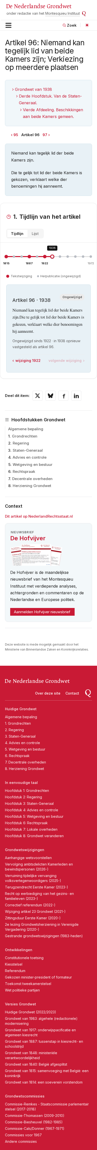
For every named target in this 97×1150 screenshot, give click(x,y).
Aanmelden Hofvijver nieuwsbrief (42, 611)
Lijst (35, 233)
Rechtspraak (24, 471)
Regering (21, 443)
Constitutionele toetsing (24, 958)
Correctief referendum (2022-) (30, 905)
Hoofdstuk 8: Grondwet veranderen (34, 836)
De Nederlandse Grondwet (38, 6)
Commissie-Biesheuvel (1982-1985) (34, 1122)
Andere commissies (21, 1141)
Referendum (15, 971)
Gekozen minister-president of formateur (38, 977)
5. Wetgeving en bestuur (25, 749)
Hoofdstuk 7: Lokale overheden (31, 829)
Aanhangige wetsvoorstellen (28, 858)
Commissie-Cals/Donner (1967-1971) (34, 1128)
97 (45, 134)
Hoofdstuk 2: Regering (23, 797)
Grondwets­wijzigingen (24, 850)
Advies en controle (30, 457)
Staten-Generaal (28, 450)
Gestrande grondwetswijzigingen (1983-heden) (44, 936)
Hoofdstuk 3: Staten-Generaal (29, 803)
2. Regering (14, 730)
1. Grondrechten (18, 723)
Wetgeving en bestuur (32, 464)
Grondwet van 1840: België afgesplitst (36, 1064)
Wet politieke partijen (22, 990)
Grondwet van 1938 (33, 89)
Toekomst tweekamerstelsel (28, 984)
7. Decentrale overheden (25, 762)
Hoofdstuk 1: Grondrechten (27, 790)
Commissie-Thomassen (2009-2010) (34, 1115)
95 (15, 134)
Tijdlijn (17, 233)
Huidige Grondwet (21, 709)
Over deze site (47, 693)
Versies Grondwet (20, 1004)
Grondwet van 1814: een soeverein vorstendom (44, 1082)
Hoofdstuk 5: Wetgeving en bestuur (34, 816)
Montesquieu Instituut (62, 13)
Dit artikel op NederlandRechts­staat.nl (39, 516)
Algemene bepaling (25, 429)
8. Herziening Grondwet (24, 769)
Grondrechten (24, 436)
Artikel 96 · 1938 (31, 300)
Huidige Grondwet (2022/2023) (30, 1012)
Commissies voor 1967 (23, 1135)
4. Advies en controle (22, 743)
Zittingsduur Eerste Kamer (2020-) (33, 918)
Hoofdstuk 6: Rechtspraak (26, 823)
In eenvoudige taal (21, 782)
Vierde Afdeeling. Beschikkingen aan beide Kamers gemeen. (53, 113)
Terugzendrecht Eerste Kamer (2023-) (36, 887)
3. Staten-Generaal (20, 736)
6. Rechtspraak (17, 756)
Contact (72, 693)
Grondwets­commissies (25, 1096)
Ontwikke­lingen (18, 950)
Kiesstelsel (13, 964)
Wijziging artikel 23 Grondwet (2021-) (35, 911)
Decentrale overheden (32, 478)
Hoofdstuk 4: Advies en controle (31, 810)
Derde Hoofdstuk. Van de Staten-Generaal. (50, 99)
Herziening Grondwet (32, 485)
